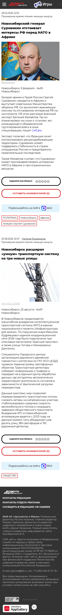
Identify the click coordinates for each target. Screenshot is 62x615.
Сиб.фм (37, 130)
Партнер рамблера (30, 600)
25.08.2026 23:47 (10, 238)
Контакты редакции (17, 498)
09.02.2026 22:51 (10, 13)
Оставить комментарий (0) (31, 193)
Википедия (8, 82)
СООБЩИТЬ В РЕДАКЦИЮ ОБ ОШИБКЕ (26, 506)
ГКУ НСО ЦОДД (10, 303)
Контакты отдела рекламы (21, 502)
